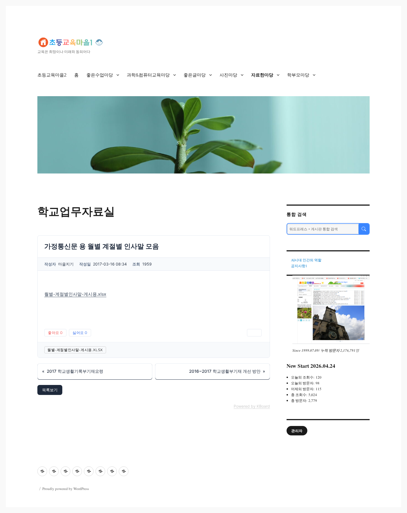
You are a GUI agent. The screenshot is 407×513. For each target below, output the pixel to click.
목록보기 (50, 389)
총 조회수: (299, 394)
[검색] (364, 229)
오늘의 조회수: (303, 377)
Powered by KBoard (252, 406)
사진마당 (228, 75)
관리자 (297, 430)
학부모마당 (298, 75)
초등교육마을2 (51, 75)
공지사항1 (299, 265)
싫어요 (80, 332)
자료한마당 (262, 75)
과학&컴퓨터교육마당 (148, 75)
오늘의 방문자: (303, 383)
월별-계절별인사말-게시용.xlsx (75, 294)
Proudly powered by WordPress (65, 488)
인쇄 (254, 332)
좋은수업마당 (99, 75)
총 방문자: (299, 400)
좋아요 (55, 332)
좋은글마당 (195, 75)
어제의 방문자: (303, 388)
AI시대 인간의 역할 (306, 259)
